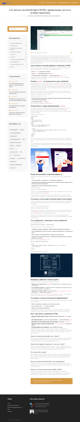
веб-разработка (13, 136)
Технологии (12, 54)
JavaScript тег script (47, 381)
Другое (12, 66)
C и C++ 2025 (42, 2)
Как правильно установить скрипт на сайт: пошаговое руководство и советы (17, 99)
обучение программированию (16, 164)
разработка (18, 145)
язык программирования (15, 139)
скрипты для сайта (14, 152)
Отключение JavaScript (51, 2)
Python (23, 139)
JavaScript (24, 15)
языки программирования (15, 132)
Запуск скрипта (74, 2)
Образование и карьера (15, 52)
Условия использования (12, 405)
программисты (13, 161)
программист (12, 158)
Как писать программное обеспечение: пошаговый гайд (17, 92)
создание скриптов (21, 158)
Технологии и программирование (17, 59)
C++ (11, 155)
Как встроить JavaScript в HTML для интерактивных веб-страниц (17, 113)
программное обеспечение (15, 142)
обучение (12, 145)
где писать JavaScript (49, 380)
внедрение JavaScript (37, 381)
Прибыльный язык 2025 (64, 2)
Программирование (14, 61)
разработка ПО (17, 155)
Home (19, 15)
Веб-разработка (14, 45)
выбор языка (12, 167)
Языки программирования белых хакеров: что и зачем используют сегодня (16, 85)
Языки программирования (16, 43)
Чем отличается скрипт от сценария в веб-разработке (17, 106)
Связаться (9, 411)
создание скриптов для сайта (16, 64)
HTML (21, 152)
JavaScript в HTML (40, 380)
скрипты (11, 148)
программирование (14, 129)
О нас (8, 403)
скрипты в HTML (58, 380)
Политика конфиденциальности (14, 407)
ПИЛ (8, 409)
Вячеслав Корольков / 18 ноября (39, 52)
